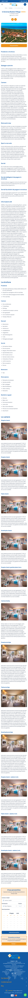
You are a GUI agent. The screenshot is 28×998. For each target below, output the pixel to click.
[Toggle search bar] (25, 4)
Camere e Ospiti (6, 897)
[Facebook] (15, 973)
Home (6, 8)
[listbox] (10, 906)
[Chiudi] (15, 19)
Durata (20, 903)
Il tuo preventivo (14, 45)
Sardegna (10, 8)
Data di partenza (6, 909)
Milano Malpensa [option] (7, 906)
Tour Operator (5, 978)
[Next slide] (24, 31)
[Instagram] (12, 973)
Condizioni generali (6, 982)
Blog (2, 986)
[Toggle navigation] (2, 4)
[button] (12, 19)
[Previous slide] (3, 31)
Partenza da (4, 903)
